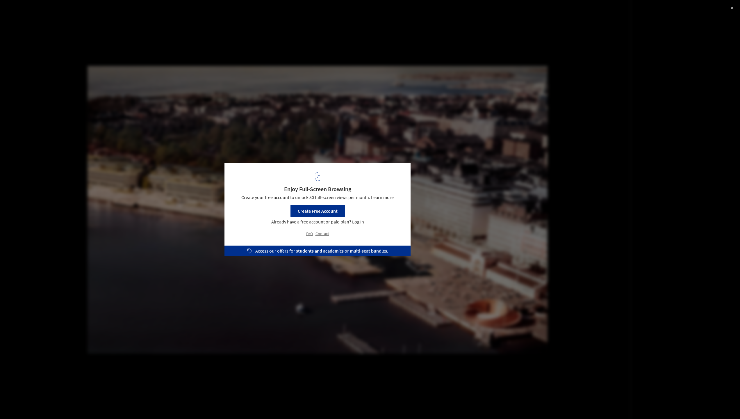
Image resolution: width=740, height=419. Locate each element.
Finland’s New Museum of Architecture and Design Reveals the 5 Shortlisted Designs (79, 16)
